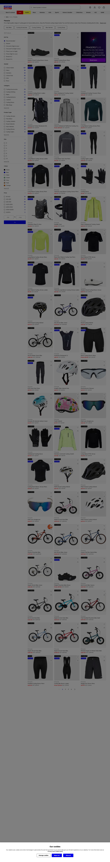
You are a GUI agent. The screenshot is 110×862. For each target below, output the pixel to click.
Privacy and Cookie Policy (55, 851)
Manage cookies (43, 855)
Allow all (68, 855)
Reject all (57, 855)
